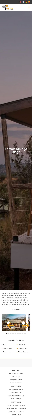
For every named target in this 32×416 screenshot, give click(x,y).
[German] (26, 2)
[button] (16, 309)
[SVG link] (29, 7)
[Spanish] (29, 2)
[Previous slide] (8, 323)
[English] (20, 2)
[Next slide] (23, 323)
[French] (23, 2)
